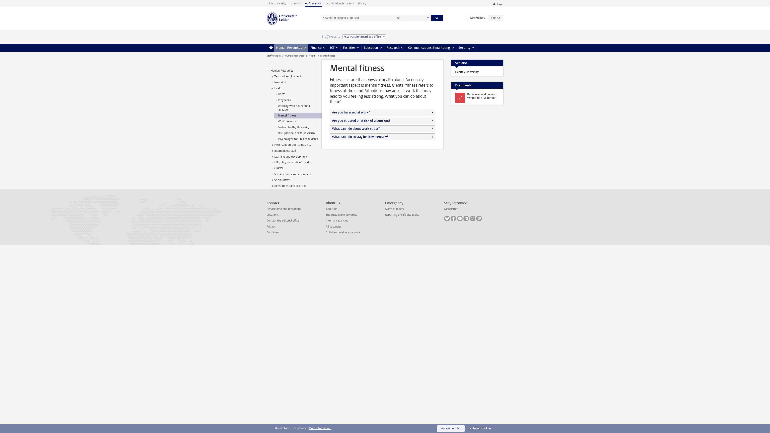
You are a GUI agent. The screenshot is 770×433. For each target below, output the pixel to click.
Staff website (274, 55)
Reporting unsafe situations (402, 215)
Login (500, 4)
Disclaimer (273, 232)
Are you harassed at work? (351, 112)
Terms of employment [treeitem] (287, 76)
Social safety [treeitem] (282, 180)
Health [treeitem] (278, 88)
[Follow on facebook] (453, 218)
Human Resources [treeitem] (282, 71)
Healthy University (467, 72)
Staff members (313, 3)
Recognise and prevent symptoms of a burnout (481, 96)
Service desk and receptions (284, 209)
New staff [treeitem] (280, 82)
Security (464, 48)
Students (295, 3)
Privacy (271, 227)
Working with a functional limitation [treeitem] (294, 108)
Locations (273, 215)
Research (393, 48)
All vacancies (333, 227)
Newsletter (451, 209)
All (398, 18)
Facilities (349, 48)
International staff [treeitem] (285, 151)
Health (312, 55)
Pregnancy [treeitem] (284, 100)
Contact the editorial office (283, 221)
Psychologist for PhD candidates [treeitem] (298, 139)
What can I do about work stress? (356, 128)
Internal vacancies (337, 221)
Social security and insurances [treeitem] (292, 174)
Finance (316, 48)
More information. (320, 428)
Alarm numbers (394, 209)
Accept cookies (451, 428)
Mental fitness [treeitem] (287, 115)
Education (371, 48)
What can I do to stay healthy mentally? (360, 137)
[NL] (477, 18)
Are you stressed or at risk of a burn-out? (361, 120)
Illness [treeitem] (281, 94)
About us (331, 209)
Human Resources (289, 48)
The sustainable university (341, 215)
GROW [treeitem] (278, 168)
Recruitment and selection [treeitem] (290, 186)
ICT (332, 48)
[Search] (437, 18)
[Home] (270, 48)
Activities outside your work (343, 232)
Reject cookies (481, 428)
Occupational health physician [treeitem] (296, 133)
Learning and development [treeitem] (290, 157)
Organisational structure (340, 3)
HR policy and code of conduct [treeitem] (293, 162)
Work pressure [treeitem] (287, 121)
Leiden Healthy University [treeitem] (293, 127)
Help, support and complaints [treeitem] (292, 145)
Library (362, 3)
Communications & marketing (429, 48)
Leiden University (276, 3)
